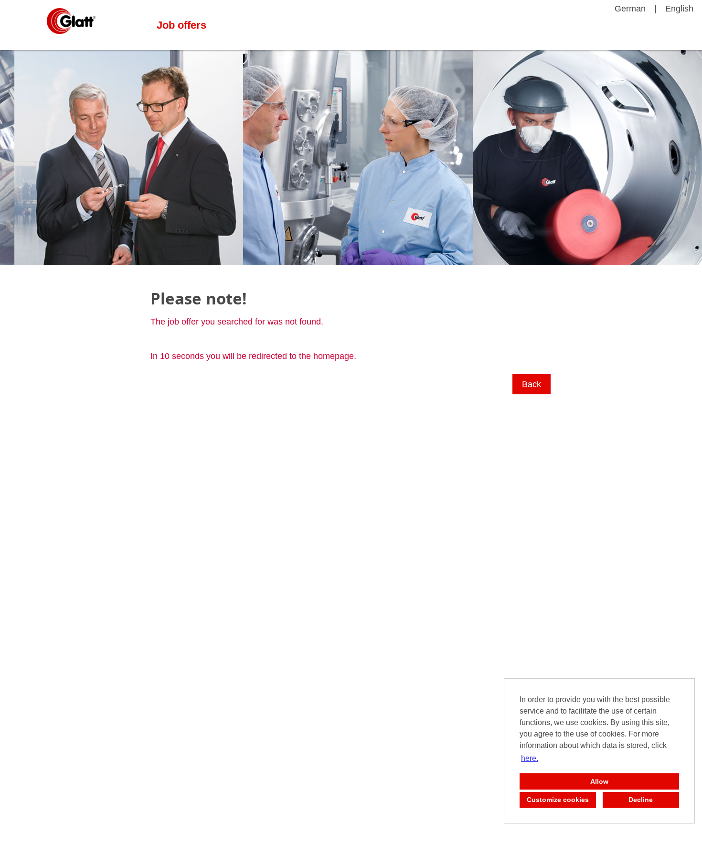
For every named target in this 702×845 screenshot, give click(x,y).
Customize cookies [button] (558, 799)
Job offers (181, 25)
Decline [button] (640, 799)
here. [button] (529, 758)
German (630, 8)
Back (531, 384)
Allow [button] (599, 781)
